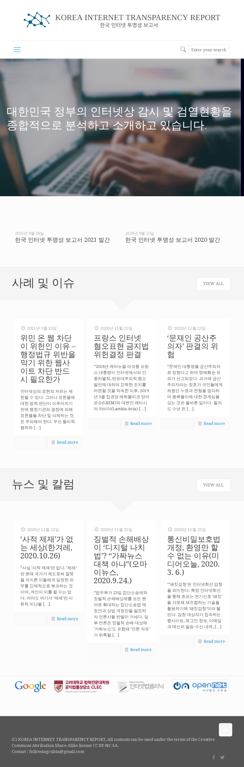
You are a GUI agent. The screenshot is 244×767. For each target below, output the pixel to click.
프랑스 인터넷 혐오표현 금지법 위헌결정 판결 (121, 346)
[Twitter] (222, 757)
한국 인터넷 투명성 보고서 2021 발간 (62, 239)
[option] (67, 228)
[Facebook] (214, 757)
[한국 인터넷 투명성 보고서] (122, 20)
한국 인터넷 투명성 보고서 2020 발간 (172, 239)
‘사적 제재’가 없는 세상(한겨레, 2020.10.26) (46, 547)
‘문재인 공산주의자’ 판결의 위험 (192, 346)
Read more (67, 442)
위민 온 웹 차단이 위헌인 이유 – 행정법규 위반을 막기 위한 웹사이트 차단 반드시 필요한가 (48, 358)
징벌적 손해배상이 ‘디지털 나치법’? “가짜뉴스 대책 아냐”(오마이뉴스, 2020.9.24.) (121, 560)
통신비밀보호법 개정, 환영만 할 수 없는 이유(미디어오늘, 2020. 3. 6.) (193, 556)
